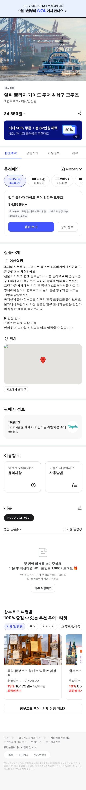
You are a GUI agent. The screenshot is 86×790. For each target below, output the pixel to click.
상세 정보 (67, 227)
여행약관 (36, 741)
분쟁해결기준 (53, 741)
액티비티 (48, 626)
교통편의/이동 (70, 626)
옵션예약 (11, 153)
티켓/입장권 (15, 626)
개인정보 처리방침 (60, 737)
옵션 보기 (31, 227)
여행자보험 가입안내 (15, 741)
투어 (33, 626)
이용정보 (54, 153)
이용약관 (9, 737)
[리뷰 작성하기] (79, 508)
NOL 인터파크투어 (19, 517)
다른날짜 (72, 169)
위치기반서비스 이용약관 (32, 737)
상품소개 (32, 153)
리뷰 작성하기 (43, 588)
